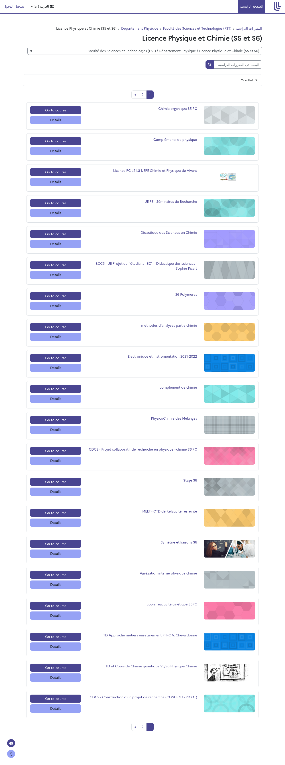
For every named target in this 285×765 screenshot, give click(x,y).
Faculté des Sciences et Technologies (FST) (197, 28)
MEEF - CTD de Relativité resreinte (169, 511)
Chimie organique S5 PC (177, 108)
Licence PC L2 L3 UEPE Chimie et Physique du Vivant (155, 170)
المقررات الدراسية (249, 28)
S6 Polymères (186, 294)
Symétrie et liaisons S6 (179, 542)
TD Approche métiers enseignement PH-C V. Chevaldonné (150, 635)
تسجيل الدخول (14, 6)
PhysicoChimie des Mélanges (174, 418)
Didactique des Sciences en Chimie (168, 232)
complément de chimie (178, 387)
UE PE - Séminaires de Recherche (171, 201)
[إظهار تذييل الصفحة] (11, 754)
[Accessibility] (11, 743)
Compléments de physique (175, 139)
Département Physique (139, 28)
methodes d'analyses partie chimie (169, 325)
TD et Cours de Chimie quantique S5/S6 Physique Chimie (151, 666)
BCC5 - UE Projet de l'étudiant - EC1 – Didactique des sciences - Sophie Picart (146, 266)
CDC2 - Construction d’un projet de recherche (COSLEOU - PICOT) (143, 697)
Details (55, 119)
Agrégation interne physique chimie (168, 573)
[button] (42, 6)
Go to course (55, 110)
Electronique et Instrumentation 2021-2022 (162, 356)
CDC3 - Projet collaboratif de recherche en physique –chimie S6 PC (143, 449)
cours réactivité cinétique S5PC (172, 604)
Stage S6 (189, 480)
